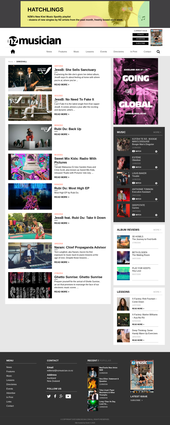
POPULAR (105, 360)
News (49, 52)
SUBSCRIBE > (136, 400)
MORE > (157, 132)
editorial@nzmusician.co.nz (60, 370)
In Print (133, 52)
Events (103, 52)
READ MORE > (61, 84)
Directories (119, 52)
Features (63, 52)
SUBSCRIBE (140, 43)
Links (8, 402)
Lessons (90, 52)
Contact (147, 52)
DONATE (140, 35)
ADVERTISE (140, 39)
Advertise (10, 393)
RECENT (92, 360)
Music (76, 52)
